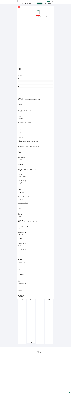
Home (18, 3)
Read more (31, 342)
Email (19, 86)
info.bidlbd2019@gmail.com (38, 352)
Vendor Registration (40, 3)
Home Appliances (43, 16)
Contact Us (35, 3)
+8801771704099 (20, 160)
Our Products (21, 3)
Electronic (39, 16)
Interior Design (47, 16)
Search (48, 1)
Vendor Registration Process (47, 3)
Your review (19, 79)
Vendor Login (26, 3)
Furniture (41, 16)
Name (19, 83)
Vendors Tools (30, 3)
